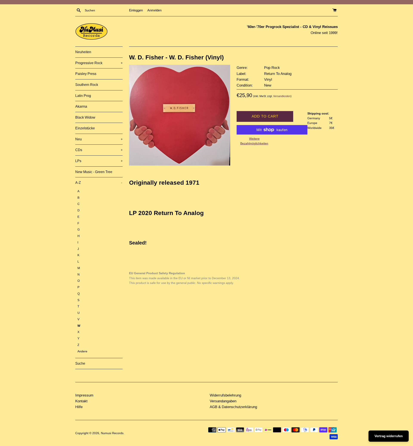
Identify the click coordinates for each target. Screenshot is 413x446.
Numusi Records (112, 433)
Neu (99, 139)
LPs (99, 161)
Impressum (84, 395)
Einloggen (136, 10)
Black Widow (85, 117)
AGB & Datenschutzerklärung (233, 407)
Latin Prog (83, 96)
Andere (82, 351)
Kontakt (81, 401)
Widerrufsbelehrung (225, 395)
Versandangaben (223, 401)
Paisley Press (85, 74)
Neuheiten (83, 52)
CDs (99, 150)
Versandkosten (282, 96)
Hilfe (79, 407)
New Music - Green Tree (93, 172)
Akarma (81, 106)
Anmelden (154, 10)
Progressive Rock (99, 63)
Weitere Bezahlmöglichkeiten (254, 141)
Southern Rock (86, 85)
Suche (80, 363)
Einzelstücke (85, 128)
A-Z (98, 182)
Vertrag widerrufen (388, 436)
